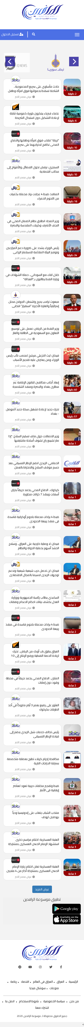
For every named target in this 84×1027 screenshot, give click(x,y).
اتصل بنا (9, 1001)
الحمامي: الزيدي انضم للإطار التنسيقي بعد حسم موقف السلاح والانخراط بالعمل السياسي (33, 465)
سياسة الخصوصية (54, 1001)
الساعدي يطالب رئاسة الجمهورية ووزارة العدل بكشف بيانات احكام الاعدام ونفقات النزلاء (34, 599)
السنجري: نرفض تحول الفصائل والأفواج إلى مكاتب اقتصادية (33, 169)
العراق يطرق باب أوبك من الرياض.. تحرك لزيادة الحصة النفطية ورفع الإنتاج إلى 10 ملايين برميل (35, 653)
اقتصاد (25, 981)
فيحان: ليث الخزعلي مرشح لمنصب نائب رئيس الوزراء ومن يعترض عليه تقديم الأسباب (32, 357)
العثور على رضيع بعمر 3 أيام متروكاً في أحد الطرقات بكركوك (33, 707)
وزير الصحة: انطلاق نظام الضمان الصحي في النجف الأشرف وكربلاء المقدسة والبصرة (33, 223)
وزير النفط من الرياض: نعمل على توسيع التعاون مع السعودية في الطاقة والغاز (35, 330)
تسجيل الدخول (10, 34)
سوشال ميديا (38, 988)
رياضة (13, 981)
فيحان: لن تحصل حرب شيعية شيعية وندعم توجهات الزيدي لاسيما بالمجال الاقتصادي (33, 572)
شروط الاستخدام (29, 1001)
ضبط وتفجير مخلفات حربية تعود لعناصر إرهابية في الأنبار (36, 788)
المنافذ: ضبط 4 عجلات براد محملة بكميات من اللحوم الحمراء (34, 196)
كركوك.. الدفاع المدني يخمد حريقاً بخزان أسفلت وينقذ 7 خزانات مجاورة (35, 492)
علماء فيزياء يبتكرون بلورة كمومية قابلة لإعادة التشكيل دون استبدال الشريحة (34, 115)
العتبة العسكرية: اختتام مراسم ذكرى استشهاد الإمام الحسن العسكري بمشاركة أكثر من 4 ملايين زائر (33, 841)
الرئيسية (73, 981)
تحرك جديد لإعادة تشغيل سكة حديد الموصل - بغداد (32, 411)
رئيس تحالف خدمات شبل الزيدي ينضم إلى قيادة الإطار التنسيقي (34, 734)
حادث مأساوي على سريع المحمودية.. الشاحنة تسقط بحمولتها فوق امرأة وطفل (33, 88)
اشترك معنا (42, 1007)
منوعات (54, 988)
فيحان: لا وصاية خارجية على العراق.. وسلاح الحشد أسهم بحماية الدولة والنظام (34, 546)
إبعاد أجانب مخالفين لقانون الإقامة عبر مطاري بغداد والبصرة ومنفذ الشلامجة (35, 384)
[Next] (74, 61)
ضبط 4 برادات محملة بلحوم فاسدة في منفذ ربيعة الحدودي (32, 626)
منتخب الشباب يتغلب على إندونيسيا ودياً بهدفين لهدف (35, 815)
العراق (60, 981)
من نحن (74, 1001)
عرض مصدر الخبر (23, 97)
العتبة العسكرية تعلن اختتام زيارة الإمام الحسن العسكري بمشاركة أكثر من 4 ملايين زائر (32, 868)
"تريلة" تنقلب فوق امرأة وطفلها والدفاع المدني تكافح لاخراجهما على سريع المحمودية (35, 142)
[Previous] (10, 61)
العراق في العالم (43, 981)
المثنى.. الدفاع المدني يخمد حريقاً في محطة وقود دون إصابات (32, 680)
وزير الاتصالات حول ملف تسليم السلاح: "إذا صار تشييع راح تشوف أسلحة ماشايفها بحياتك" (33, 438)
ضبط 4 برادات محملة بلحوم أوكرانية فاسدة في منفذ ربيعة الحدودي (33, 519)
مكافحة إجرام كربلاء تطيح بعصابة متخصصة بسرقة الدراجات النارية (33, 761)
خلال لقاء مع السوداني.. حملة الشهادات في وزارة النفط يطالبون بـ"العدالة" (32, 277)
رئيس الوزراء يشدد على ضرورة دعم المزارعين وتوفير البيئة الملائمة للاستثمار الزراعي (32, 250)
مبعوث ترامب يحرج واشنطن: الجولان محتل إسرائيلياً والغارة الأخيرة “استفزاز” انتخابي (33, 304)
